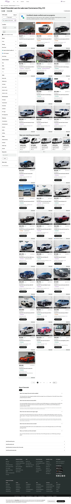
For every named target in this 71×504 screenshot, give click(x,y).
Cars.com (43, 500)
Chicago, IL (48, 461)
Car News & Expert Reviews (20, 463)
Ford (27, 482)
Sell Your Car (28, 461)
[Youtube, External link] (60, 476)
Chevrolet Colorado (49, 491)
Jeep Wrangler (38, 484)
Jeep (37, 482)
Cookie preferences (51, 501)
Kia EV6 (57, 491)
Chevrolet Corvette (49, 484)
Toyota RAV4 (8, 484)
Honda (17, 482)
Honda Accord (18, 487)
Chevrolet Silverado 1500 (50, 486)
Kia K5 (57, 489)
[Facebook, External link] (58, 476)
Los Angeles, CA (48, 464)
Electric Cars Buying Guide (10, 472)
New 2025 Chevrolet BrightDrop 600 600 (45, 147)
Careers (35, 496)
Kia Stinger (58, 487)
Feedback (55, 496)
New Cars (7, 463)
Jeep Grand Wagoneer (39, 489)
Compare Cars (18, 464)
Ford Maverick (28, 484)
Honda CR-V (18, 484)
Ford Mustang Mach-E (29, 489)
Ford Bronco (28, 486)
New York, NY (48, 471)
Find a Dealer (8, 468)
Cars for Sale (6, 5)
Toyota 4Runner (8, 491)
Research (22, 1)
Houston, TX (48, 463)
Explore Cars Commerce (60, 461)
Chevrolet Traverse (49, 487)
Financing (7, 474)
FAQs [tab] (21, 390)
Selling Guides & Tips (29, 466)
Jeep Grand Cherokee (39, 486)
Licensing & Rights (41, 496)
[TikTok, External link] (57, 476)
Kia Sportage (58, 484)
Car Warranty (38, 466)
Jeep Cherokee (38, 491)
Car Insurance (38, 468)
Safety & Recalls (18, 468)
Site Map (37, 471)
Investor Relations (29, 496)
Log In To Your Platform (60, 463)
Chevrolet (48, 482)
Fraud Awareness (49, 496)
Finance (27, 1)
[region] (35, 500)
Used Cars (7, 461)
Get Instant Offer (28, 463)
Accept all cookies (61, 501)
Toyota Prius (8, 486)
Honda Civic (18, 486)
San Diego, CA (48, 473)
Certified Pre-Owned (9, 464)
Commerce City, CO (12, 5)
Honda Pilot (18, 489)
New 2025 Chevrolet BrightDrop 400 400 (34, 147)
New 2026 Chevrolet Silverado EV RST (23, 147)
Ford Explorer (28, 491)
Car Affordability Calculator (40, 463)
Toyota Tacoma (8, 487)
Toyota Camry (8, 489)
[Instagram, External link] (62, 476)
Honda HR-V (18, 491)
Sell (17, 1)
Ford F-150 (28, 487)
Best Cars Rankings (19, 466)
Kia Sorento (58, 486)
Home (2, 5)
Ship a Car (37, 464)
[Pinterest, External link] (64, 476)
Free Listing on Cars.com (30, 464)
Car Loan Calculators (39, 461)
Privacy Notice (17, 500)
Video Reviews (18, 471)
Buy (14, 1)
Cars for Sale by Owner (9, 466)
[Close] (70, 497)
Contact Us (23, 496)
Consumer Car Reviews (19, 461)
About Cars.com (17, 496)
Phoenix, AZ (48, 466)
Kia (56, 482)
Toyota (7, 482)
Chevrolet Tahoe (49, 489)
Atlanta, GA (48, 468)
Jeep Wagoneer (38, 487)
